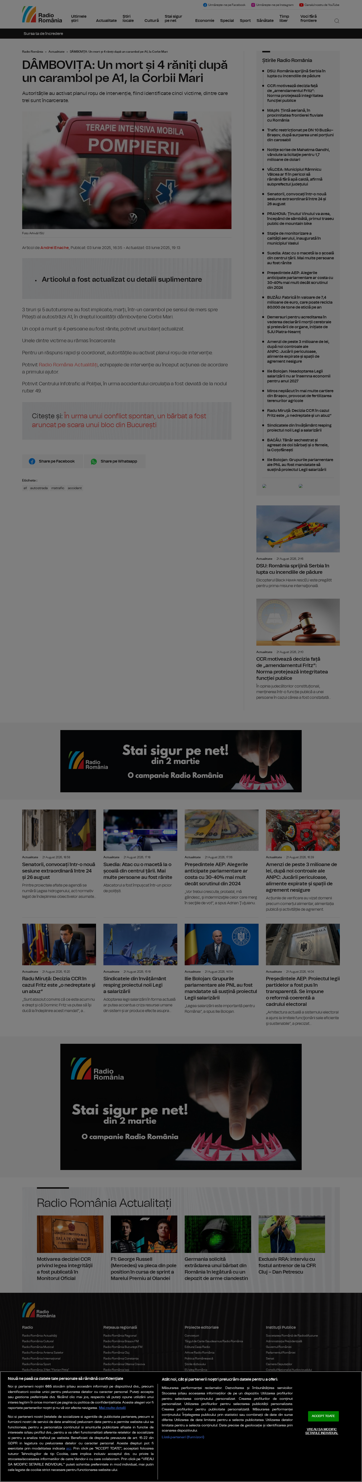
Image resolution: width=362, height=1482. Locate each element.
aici (68, 1448)
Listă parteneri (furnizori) (183, 1437)
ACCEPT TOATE (323, 1416)
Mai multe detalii (112, 1408)
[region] (181, 1426)
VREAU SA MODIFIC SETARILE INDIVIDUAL (321, 1431)
